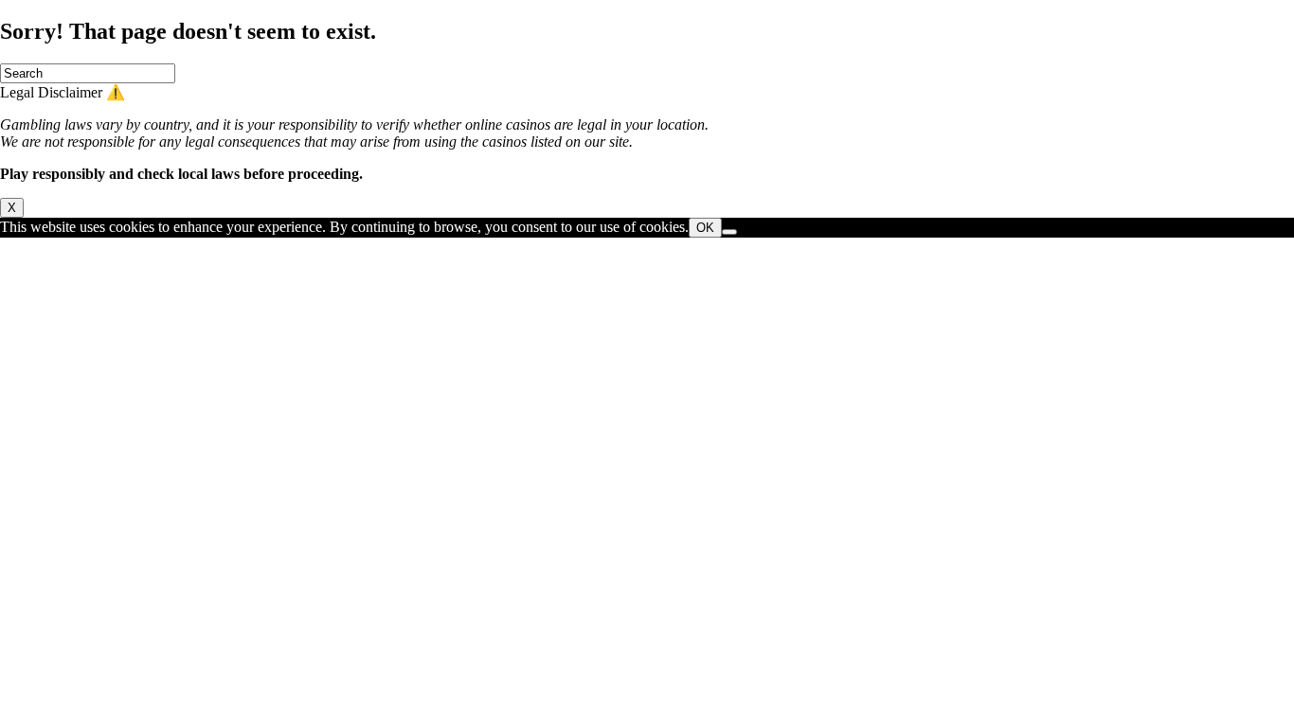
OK (705, 228)
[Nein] (729, 232)
